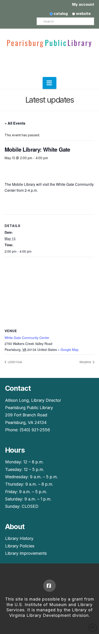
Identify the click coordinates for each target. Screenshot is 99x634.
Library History (19, 538)
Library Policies (19, 546)
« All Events (15, 123)
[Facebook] (49, 585)
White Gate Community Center (27, 337)
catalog (60, 13)
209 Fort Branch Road (26, 415)
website (83, 13)
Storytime (85, 362)
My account (83, 4)
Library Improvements (26, 553)
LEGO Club (14, 362)
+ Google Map (68, 349)
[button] (49, 83)
